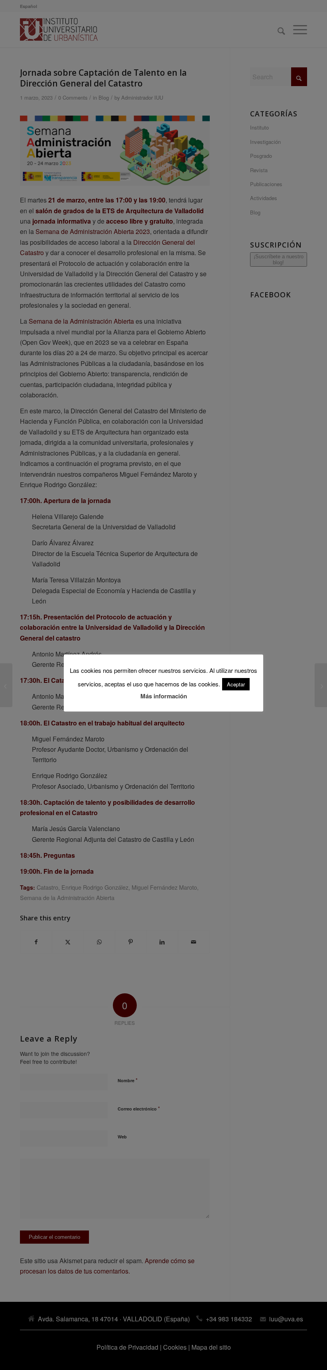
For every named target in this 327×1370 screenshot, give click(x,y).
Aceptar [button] (236, 684)
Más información (163, 696)
